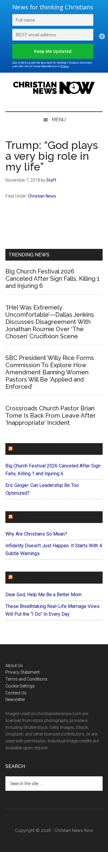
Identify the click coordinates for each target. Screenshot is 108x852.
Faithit (23, 517)
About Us (14, 665)
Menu (59, 119)
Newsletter (15, 699)
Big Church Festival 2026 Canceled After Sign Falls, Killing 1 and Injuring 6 (52, 278)
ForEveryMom (33, 577)
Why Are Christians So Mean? (36, 534)
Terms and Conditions (26, 679)
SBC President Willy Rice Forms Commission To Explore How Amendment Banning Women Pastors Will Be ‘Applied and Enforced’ (49, 372)
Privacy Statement (22, 672)
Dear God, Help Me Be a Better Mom (43, 594)
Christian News (42, 196)
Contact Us (15, 692)
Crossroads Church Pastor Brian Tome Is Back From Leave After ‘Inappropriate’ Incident (50, 415)
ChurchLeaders (35, 449)
